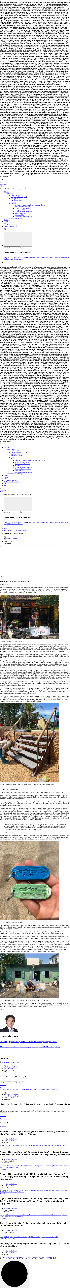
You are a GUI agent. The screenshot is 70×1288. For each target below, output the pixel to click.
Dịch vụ (13, 203)
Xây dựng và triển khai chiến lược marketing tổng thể (30, 205)
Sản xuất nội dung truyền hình (23, 216)
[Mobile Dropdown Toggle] (10, 192)
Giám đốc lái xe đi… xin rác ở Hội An (15, 530)
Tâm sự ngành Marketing (14, 218)
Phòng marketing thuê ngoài (23, 206)
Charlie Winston (15, 195)
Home (5, 528)
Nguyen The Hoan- (12, 538)
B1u (5, 229)
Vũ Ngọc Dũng (15, 198)
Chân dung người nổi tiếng (7, 1238)
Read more (3, 1085)
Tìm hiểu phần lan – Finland (12, 226)
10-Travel (13, 257)
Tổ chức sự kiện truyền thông (23, 211)
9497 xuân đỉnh (11, 259)
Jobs (5, 228)
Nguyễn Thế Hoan (16, 200)
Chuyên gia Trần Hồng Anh (19, 197)
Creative (6, 220)
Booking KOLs (19, 215)
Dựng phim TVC (20, 210)
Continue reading (5, 1088)
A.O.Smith (19, 259)
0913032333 (7, 257)
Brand (5, 223)
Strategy (6, 221)
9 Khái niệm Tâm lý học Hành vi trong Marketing (52, 257)
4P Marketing (31, 257)
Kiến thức (6, 192)
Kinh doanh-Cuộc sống (10, 225)
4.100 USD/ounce (21, 257)
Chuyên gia (10, 193)
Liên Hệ (13, 202)
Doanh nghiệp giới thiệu (15, 1096)
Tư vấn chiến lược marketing (23, 208)
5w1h (36, 257)
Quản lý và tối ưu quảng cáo (23, 213)
